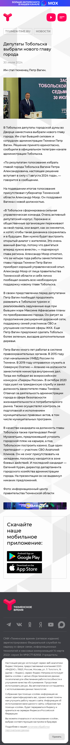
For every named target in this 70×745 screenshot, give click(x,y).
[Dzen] (40, 624)
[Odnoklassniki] (29, 624)
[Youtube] (51, 624)
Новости (43, 31)
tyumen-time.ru (17, 31)
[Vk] (19, 624)
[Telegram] (8, 624)
